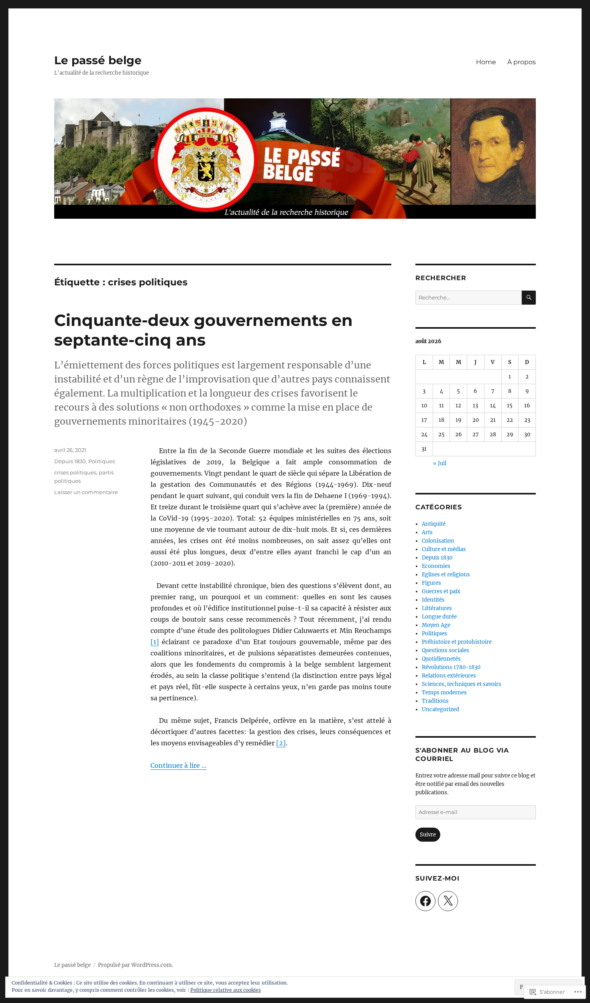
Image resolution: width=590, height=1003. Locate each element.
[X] (448, 901)
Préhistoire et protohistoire (457, 642)
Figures (431, 583)
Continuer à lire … (179, 765)
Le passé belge (98, 60)
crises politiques (75, 472)
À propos (521, 62)
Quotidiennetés (441, 658)
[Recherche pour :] (468, 297)
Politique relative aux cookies (225, 990)
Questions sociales (445, 650)
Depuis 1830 (70, 461)
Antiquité (434, 524)
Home (486, 62)
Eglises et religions (446, 574)
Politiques (101, 461)
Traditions (435, 701)
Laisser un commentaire (86, 492)
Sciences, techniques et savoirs (461, 684)
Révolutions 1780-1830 (451, 667)
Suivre (428, 834)
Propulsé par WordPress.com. (135, 965)
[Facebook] (425, 901)
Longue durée (439, 616)
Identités (433, 599)
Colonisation (438, 540)
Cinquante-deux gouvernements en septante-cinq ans (203, 330)
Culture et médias (444, 549)
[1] (155, 642)
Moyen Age (436, 625)
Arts (427, 532)
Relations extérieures (449, 675)
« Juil (439, 463)
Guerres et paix (441, 591)
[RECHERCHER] (529, 298)
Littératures (437, 608)
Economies (436, 566)
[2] (281, 743)
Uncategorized (440, 709)
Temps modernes (444, 692)
